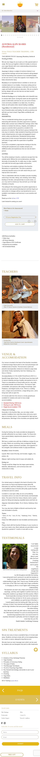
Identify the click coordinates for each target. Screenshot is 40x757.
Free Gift (12, 754)
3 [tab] (5, 35)
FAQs (21, 712)
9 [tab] (18, 35)
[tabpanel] (20, 22)
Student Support (5, 718)
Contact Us (22, 715)
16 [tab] (32, 35)
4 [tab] (7, 35)
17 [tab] (34, 35)
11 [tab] (22, 35)
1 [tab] (1, 35)
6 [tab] (11, 35)
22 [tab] (22, 37)
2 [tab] (3, 35)
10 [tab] (20, 35)
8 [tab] (15, 35)
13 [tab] (26, 35)
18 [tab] (36, 35)
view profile (20, 291)
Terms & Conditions (25, 718)
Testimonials (4, 715)
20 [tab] (18, 37)
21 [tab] (20, 37)
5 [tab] (9, 35)
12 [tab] (24, 35)
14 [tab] (28, 35)
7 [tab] (13, 35)
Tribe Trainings (4, 712)
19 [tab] (38, 35)
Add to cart (20, 224)
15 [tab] (30, 35)
